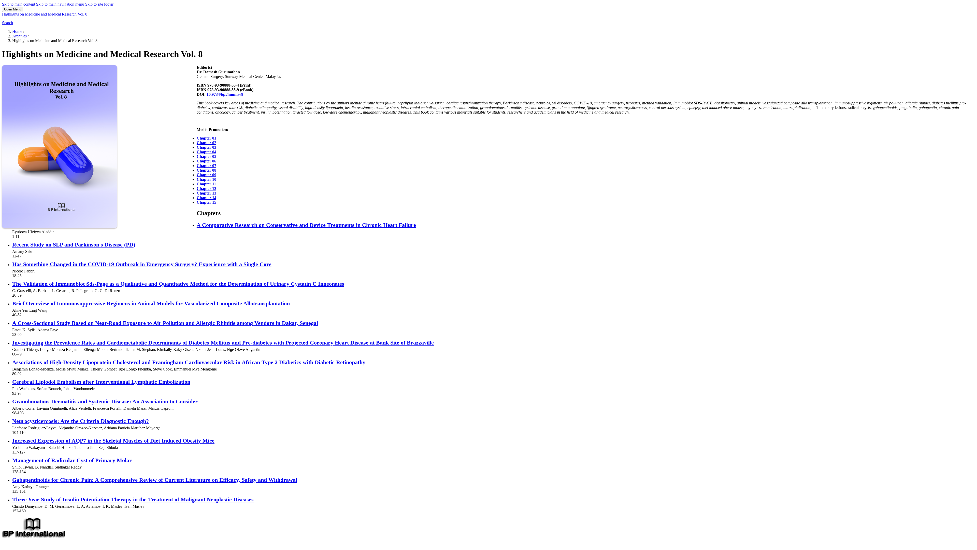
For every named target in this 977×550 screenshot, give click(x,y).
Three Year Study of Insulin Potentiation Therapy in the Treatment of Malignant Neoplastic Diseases (133, 499)
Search (7, 23)
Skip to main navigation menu (60, 4)
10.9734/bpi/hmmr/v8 (225, 94)
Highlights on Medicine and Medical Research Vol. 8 (44, 14)
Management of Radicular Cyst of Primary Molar (72, 460)
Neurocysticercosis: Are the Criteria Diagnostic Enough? (80, 421)
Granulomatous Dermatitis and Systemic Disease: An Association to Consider (105, 401)
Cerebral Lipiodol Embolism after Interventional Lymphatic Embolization (101, 382)
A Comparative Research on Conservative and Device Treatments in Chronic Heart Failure (306, 225)
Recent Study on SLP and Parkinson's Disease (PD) (73, 244)
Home (17, 31)
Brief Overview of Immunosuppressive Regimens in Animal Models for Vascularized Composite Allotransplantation (151, 303)
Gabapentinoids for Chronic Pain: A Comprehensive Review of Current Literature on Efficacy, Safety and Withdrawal (154, 480)
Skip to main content (18, 4)
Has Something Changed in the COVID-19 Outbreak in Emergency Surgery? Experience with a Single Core (141, 264)
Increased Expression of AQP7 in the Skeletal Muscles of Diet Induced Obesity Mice (113, 440)
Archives (20, 36)
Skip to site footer (99, 4)
